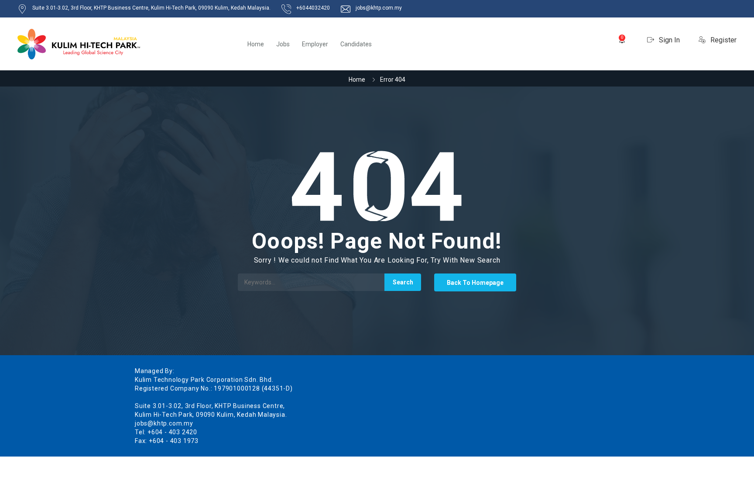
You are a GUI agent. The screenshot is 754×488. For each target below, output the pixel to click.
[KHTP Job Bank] (78, 44)
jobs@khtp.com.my (379, 8)
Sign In (668, 40)
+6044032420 (313, 8)
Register (723, 40)
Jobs (283, 44)
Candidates (356, 44)
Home (255, 44)
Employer (315, 44)
